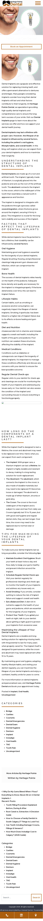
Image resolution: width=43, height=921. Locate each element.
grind (32, 615)
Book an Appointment (21, 47)
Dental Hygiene (13, 728)
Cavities (9, 714)
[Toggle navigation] (38, 3)
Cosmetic (10, 718)
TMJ (8, 745)
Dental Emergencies (15, 721)
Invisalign (10, 738)
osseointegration (9, 209)
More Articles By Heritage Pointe (21, 773)
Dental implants (9, 174)
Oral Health (23, 691)
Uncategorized (8, 695)
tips (39, 553)
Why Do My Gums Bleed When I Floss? (20, 792)
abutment (15, 187)
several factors (21, 244)
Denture (10, 731)
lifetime (33, 466)
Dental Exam (11, 724)
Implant (14, 691)
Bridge (9, 711)
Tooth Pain (11, 748)
